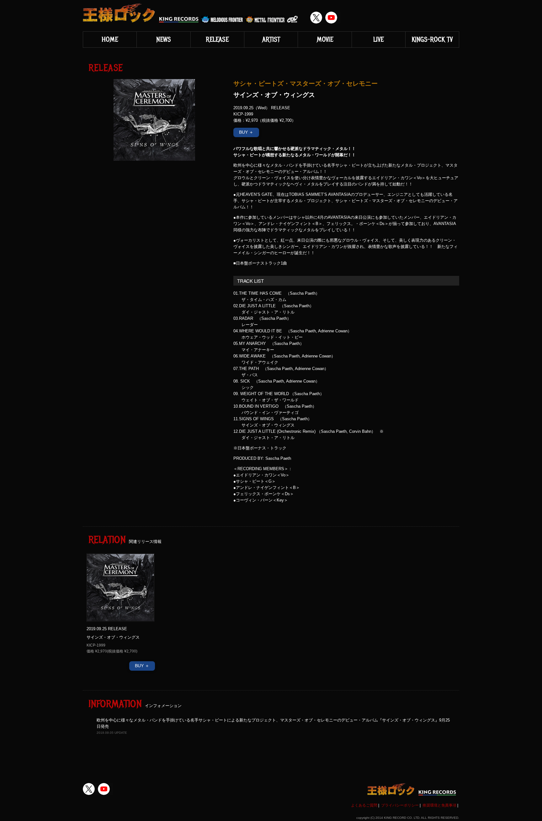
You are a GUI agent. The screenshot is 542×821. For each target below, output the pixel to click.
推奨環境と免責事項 (439, 805)
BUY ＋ (246, 132)
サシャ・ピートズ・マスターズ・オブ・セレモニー (305, 83)
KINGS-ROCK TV (432, 39)
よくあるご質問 (364, 805)
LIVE (378, 39)
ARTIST (271, 39)
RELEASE (217, 39)
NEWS (163, 39)
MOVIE (325, 39)
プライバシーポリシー (400, 805)
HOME (110, 39)
